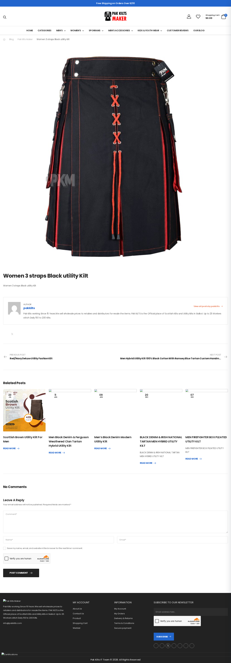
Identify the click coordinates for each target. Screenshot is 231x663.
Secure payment (122, 628)
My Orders (119, 613)
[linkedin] (192, 645)
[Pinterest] (18, 334)
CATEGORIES (44, 30)
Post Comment (19, 572)
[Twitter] (12, 334)
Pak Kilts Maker (25, 39)
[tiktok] (186, 645)
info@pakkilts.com (12, 623)
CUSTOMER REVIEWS (177, 30)
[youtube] (180, 645)
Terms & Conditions (124, 623)
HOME (29, 30)
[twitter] (168, 645)
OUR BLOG (198, 30)
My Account (120, 609)
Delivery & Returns (123, 618)
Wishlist (76, 628)
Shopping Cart (80, 623)
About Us (77, 609)
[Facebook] (6, 334)
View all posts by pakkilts (207, 306)
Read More (9, 448)
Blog (11, 39)
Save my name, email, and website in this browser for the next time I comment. (45, 548)
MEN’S (59, 30)
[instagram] (156, 645)
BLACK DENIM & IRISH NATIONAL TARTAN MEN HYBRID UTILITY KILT (161, 441)
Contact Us (78, 613)
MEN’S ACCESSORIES (119, 30)
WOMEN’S (75, 30)
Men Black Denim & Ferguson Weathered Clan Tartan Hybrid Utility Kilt (69, 441)
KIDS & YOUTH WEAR (148, 30)
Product (77, 618)
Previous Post (31, 356)
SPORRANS (94, 30)
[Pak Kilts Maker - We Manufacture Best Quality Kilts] (115, 16)
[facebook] (162, 645)
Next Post (174, 356)
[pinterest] (174, 645)
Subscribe (162, 636)
